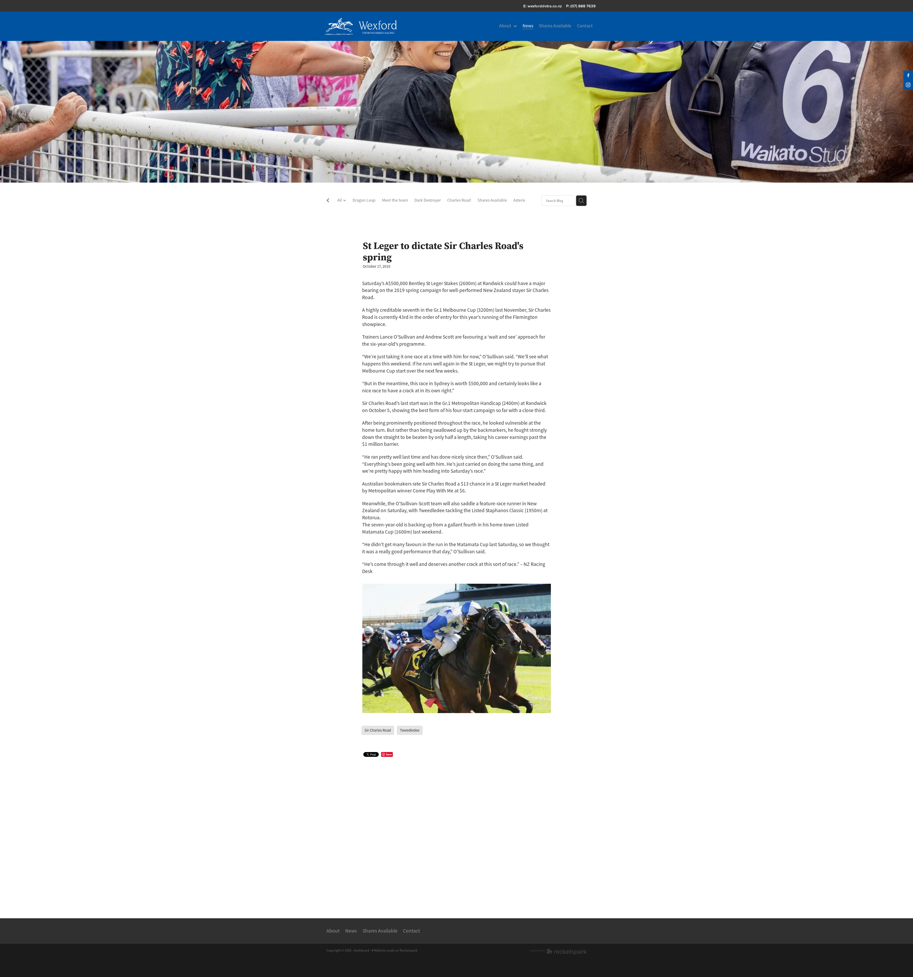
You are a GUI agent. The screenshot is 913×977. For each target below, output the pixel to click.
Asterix (519, 200)
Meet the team (395, 200)
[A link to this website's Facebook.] (908, 75)
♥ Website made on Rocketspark (395, 950)
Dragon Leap (364, 200)
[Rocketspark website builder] (558, 952)
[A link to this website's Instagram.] (908, 85)
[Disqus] (456, 831)
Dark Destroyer (427, 200)
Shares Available (492, 200)
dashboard (361, 950)
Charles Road (459, 200)
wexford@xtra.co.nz (545, 6)
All (340, 200)
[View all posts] (327, 201)
